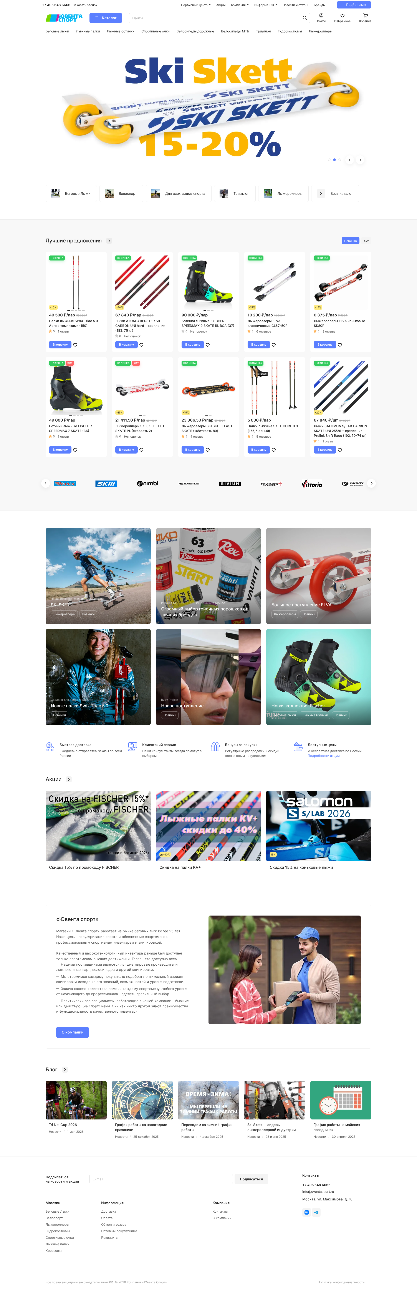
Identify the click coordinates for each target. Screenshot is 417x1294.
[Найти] (304, 18)
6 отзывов (263, 331)
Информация (112, 1203)
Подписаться (251, 1179)
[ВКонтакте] (306, 1212)
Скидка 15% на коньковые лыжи (301, 867)
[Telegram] (316, 1212)
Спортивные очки (60, 1237)
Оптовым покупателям (119, 1231)
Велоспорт (54, 1218)
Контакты (220, 1211)
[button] (329, 159)
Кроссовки (54, 1251)
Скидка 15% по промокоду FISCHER (84, 867)
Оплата (107, 1218)
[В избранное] (75, 344)
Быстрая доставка (75, 745)
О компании (72, 1032)
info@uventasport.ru (318, 1192)
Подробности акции (324, 756)
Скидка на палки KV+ (180, 867)
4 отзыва (197, 436)
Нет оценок (132, 336)
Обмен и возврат (114, 1224)
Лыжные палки (58, 1244)
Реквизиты (109, 1237)
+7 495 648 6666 (56, 5)
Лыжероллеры (57, 1224)
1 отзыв (63, 331)
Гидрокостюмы (58, 1231)
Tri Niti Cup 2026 (63, 1125)
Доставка (108, 1211)
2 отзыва (329, 331)
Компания (221, 1203)
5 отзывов (263, 436)
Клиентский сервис (159, 745)
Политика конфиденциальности (341, 1282)
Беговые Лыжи (58, 1211)
